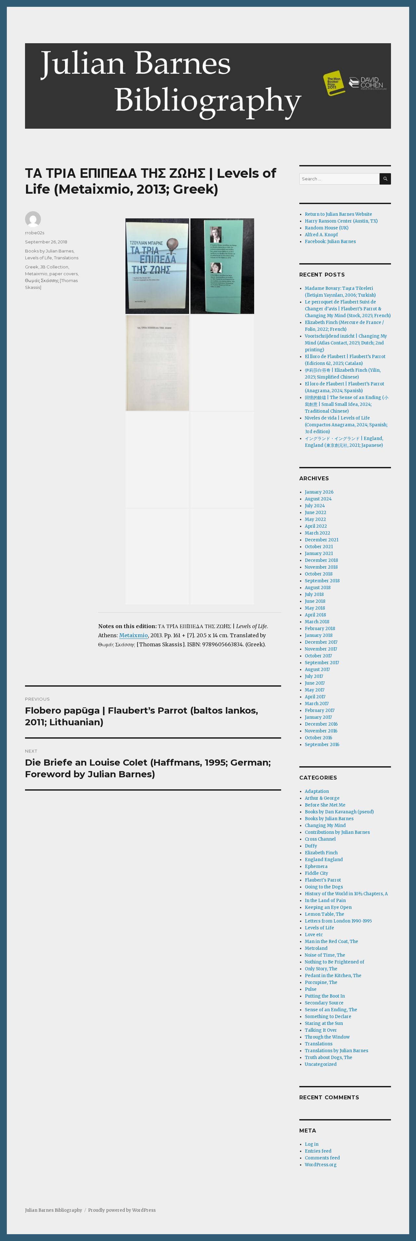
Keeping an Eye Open (328, 907)
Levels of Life (38, 257)
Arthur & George (322, 798)
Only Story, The (321, 969)
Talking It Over (321, 1030)
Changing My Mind (325, 825)
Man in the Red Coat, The (331, 941)
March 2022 (317, 533)
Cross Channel (320, 839)
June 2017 (315, 683)
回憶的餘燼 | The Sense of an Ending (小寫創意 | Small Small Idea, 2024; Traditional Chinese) (346, 404)
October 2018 (318, 574)
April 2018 (315, 615)
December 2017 (321, 642)
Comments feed (322, 1158)
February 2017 (319, 710)
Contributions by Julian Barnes (337, 832)
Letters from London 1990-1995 (338, 921)
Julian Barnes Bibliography (53, 1210)
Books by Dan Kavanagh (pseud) (339, 812)
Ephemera (316, 866)
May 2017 (314, 690)
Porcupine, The (321, 982)
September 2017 (322, 663)
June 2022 (315, 512)
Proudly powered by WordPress (122, 1210)
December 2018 (321, 560)
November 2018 (321, 567)
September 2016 (322, 744)
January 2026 (319, 492)
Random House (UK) (326, 228)
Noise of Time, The (325, 955)
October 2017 (318, 656)
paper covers (63, 273)
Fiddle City (316, 873)
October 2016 (318, 738)
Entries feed (318, 1151)
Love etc (314, 934)
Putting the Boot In (325, 996)
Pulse (311, 989)
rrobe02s (34, 232)
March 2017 (317, 703)
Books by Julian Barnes (49, 250)
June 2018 (315, 601)
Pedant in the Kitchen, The (333, 975)
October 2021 (319, 546)
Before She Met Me (325, 805)
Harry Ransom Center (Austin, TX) (341, 221)
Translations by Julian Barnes (336, 1051)
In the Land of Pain (325, 900)
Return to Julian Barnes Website (338, 214)
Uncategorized (321, 1064)
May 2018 (315, 608)
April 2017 (315, 697)
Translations (66, 257)
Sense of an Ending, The (331, 1010)
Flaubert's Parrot (323, 880)
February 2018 (320, 628)
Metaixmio (133, 635)
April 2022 (316, 526)
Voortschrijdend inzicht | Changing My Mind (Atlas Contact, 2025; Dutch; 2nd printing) (346, 343)
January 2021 (319, 553)
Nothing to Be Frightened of (334, 962)
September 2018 (322, 581)
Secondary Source (324, 1003)
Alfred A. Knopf (321, 235)
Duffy (311, 846)
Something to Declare (328, 1016)
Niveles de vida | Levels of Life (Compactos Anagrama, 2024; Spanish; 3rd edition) (346, 424)
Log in (311, 1144)
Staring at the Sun (324, 1023)
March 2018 (317, 622)
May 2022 (315, 519)
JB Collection (54, 266)
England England (324, 859)
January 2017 (318, 717)
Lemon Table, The (324, 914)
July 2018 (314, 594)
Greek (31, 266)
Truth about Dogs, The (328, 1057)
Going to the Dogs (324, 887)
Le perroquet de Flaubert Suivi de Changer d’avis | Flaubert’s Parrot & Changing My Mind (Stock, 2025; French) (348, 308)
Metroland (316, 948)
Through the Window (327, 1037)
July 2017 (314, 676)
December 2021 (321, 540)
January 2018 (318, 635)
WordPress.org (321, 1165)
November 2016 (321, 731)
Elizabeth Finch (321, 853)
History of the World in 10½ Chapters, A (346, 894)
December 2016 (321, 724)
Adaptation (317, 791)
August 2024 (318, 499)
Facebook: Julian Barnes (330, 241)
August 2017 (317, 669)
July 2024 (315, 506)
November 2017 (321, 649)
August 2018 (318, 587)
